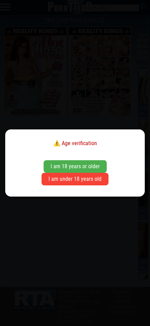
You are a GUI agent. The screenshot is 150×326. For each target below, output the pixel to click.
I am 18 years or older (75, 166)
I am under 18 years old (75, 179)
